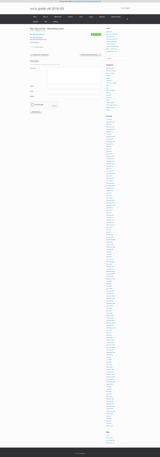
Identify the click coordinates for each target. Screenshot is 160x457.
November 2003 (110, 347)
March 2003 (109, 367)
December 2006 (110, 271)
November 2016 (110, 137)
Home (35, 17)
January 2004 (109, 342)
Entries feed (109, 438)
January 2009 (109, 244)
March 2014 (109, 176)
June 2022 (109, 119)
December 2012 (110, 200)
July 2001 (108, 416)
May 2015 (108, 168)
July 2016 (108, 146)
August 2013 (109, 190)
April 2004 (109, 335)
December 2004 (110, 320)
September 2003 (110, 352)
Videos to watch (110, 107)
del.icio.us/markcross (112, 34)
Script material (110, 102)
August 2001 (109, 413)
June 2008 (109, 254)
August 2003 (109, 355)
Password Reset (115, 17)
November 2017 (110, 127)
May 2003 (108, 362)
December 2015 (110, 161)
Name (31, 86)
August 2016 (109, 144)
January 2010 (109, 237)
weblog (108, 110)
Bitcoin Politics (110, 68)
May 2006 (108, 284)
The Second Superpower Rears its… (90, 54)
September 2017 (110, 129)
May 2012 (108, 212)
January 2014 (109, 181)
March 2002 (109, 396)
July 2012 (108, 210)
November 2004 (110, 323)
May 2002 (108, 391)
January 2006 (109, 293)
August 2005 (109, 306)
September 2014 (110, 173)
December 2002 (110, 374)
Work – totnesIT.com (111, 49)
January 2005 (109, 318)
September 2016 (110, 141)
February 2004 (110, 340)
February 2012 (110, 215)
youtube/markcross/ (111, 51)
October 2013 (109, 188)
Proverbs (108, 95)
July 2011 (108, 230)
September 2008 (110, 247)
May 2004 (108, 333)
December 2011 (110, 220)
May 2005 (108, 310)
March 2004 (109, 337)
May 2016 (108, 149)
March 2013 (109, 198)
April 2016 (109, 151)
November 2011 (110, 222)
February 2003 (110, 369)
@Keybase (109, 32)
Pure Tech (109, 97)
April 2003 (109, 364)
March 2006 (109, 288)
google (108, 78)
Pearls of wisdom (110, 90)
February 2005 (110, 315)
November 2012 (110, 203)
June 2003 (109, 359)
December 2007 (110, 261)
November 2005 (110, 298)
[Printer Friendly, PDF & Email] (96, 34)
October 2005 (109, 301)
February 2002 (110, 399)
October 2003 (109, 350)
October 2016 (109, 139)
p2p (107, 88)
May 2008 (108, 257)
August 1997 (109, 426)
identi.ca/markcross (111, 41)
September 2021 (110, 122)
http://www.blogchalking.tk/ (37, 34)
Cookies (70, 17)
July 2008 (108, 252)
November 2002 (110, 377)
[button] (127, 19)
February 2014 (110, 178)
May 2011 (108, 232)
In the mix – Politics (111, 83)
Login (80, 17)
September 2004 (110, 328)
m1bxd (43, 30)
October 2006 (109, 276)
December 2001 (110, 404)
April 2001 (109, 423)
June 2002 (109, 389)
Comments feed (110, 440)
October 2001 (109, 408)
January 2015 (109, 171)
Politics (108, 93)
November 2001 (110, 406)
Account (45, 17)
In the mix (109, 80)
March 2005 (109, 313)
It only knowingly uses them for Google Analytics (86, 1)
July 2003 (108, 357)
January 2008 (109, 259)
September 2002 (110, 382)
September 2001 (110, 411)
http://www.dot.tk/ (34, 42)
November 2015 (110, 163)
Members (102, 17)
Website (32, 96)
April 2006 (109, 286)
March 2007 (109, 264)
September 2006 (110, 279)
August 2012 (109, 208)
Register (35, 21)
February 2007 (110, 266)
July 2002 (108, 386)
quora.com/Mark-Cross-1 (112, 46)
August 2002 (109, 384)
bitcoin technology (111, 70)
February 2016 (110, 156)
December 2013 (110, 183)
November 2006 (110, 274)
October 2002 (109, 379)
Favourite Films (110, 36)
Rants (107, 100)
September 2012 (110, 205)
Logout (91, 17)
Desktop (108, 75)
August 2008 (109, 249)
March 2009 (109, 242)
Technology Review (38, 47)
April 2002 (109, 394)
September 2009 (110, 239)
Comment (33, 68)
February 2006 (110, 291)
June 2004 (109, 330)
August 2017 (109, 132)
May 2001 (108, 421)
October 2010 (109, 235)
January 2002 (109, 401)
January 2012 (109, 217)
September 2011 (110, 225)
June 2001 (109, 418)
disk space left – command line (39, 54)
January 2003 (109, 372)
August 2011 (109, 227)
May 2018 (108, 124)
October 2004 (109, 325)
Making (56, 21)
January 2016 (109, 159)
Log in (107, 435)
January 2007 (109, 269)
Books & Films (110, 73)
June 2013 (109, 195)
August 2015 (109, 166)
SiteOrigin (82, 453)
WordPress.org (110, 443)
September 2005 (110, 303)
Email (31, 91)
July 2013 (108, 193)
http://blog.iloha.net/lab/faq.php (38, 39)
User (45, 21)
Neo (107, 85)
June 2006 (109, 281)
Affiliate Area (58, 17)
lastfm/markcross (111, 44)
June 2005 (109, 308)
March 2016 (109, 154)
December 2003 (110, 345)
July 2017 (108, 134)
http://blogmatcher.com (36, 37)
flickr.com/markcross (111, 39)
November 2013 (110, 186)
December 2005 (110, 296)
